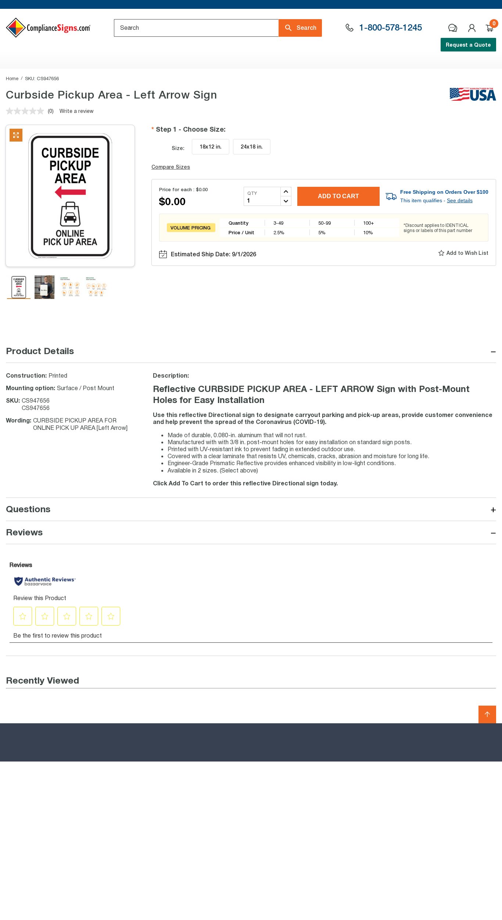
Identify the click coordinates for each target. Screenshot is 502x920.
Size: (178, 148)
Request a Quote (468, 45)
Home (12, 78)
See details (460, 200)
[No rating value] (27, 111)
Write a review (77, 111)
